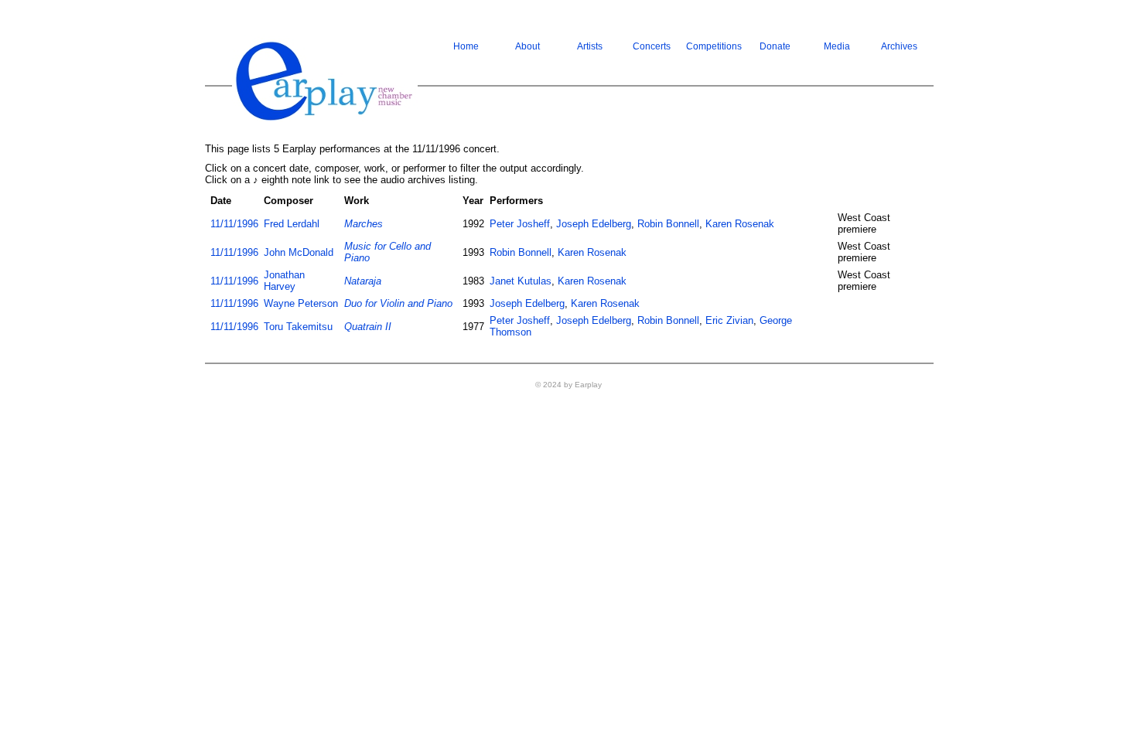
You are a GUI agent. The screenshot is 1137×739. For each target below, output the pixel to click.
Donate (775, 46)
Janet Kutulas (520, 281)
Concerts (652, 46)
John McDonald (298, 252)
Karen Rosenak (739, 224)
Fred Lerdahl (291, 224)
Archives (899, 46)
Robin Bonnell (668, 224)
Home (466, 46)
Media (837, 46)
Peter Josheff (520, 224)
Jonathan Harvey (284, 280)
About (527, 46)
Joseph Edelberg (593, 224)
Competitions (714, 46)
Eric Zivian (729, 320)
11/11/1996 (234, 224)
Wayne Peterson (301, 303)
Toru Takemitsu (298, 326)
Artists (590, 46)
